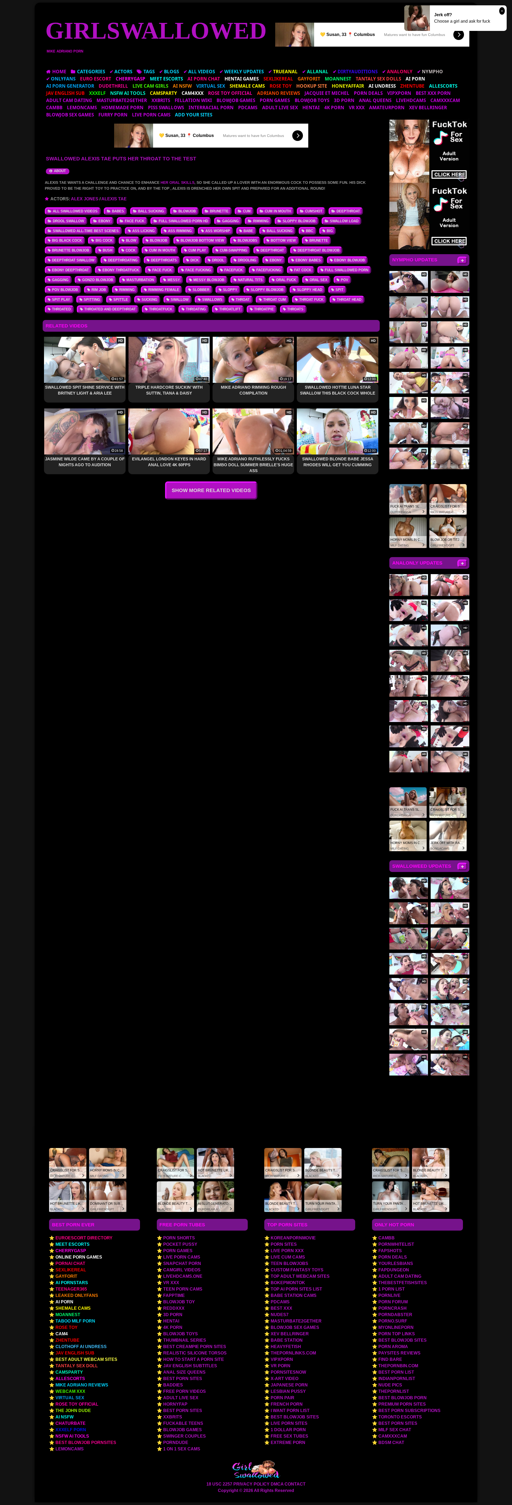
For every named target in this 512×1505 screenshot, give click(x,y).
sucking (149, 300)
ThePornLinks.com (293, 1353)
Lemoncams (82, 107)
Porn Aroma (393, 1346)
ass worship (217, 231)
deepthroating (123, 260)
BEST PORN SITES (397, 1423)
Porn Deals (368, 93)
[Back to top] (496, 1490)
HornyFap (175, 1404)
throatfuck (160, 309)
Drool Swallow (68, 221)
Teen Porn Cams (182, 1289)
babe (248, 231)
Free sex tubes (289, 1436)
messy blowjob (208, 280)
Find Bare (390, 1359)
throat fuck (311, 300)
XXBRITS (160, 100)
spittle (120, 300)
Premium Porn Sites (402, 1404)
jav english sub (74, 1353)
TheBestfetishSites (402, 1282)
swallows (212, 300)
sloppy (230, 290)
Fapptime (174, 1295)
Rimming (261, 221)
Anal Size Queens (184, 1372)
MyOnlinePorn (396, 1327)
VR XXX (357, 107)
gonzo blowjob (97, 280)
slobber (201, 290)
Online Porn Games (78, 1257)
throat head (349, 300)
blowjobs (247, 240)
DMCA (278, 1484)
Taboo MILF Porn (75, 1321)
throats (295, 309)
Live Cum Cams (288, 1257)
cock (130, 250)
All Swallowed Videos (75, 211)
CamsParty (69, 1372)
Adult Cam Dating (69, 100)
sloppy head (309, 290)
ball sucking (280, 231)
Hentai (311, 107)
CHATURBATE (70, 1423)
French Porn (287, 1404)
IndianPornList (396, 1378)
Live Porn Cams (151, 115)
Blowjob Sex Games (70, 115)
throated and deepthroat (110, 309)
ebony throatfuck (120, 270)
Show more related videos (211, 490)
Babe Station (287, 1340)
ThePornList (393, 1391)
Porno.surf (392, 1321)
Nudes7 (280, 1314)
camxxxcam (445, 100)
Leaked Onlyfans (76, 1295)
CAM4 (61, 1334)
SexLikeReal (70, 1270)
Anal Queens (375, 100)
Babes (118, 211)
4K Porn (334, 107)
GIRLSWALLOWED (156, 30)
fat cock (302, 270)
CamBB (54, 107)
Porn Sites (284, 1244)
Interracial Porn (211, 107)
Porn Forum (393, 1302)
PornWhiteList (396, 1244)
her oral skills (177, 182)
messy (173, 280)
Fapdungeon (393, 1270)
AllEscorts (70, 1378)
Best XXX (281, 1308)
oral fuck (286, 280)
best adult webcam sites (86, 1359)
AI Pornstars (71, 1282)
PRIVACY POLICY (251, 1484)
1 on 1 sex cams (181, 1449)
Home (59, 71)
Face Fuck (134, 221)
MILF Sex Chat (394, 1429)
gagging (60, 280)
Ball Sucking (151, 211)
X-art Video (284, 1378)
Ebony (104, 221)
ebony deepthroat (70, 270)
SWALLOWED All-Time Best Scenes (86, 231)
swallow (180, 300)
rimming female (163, 290)
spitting (92, 300)
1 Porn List (391, 1289)
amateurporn (387, 107)
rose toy (66, 1327)
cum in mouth (162, 250)
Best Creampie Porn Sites (194, 1346)
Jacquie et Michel (327, 93)
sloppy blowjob (267, 290)
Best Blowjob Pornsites (85, 1442)
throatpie (264, 309)
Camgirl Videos (182, 1270)
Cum (247, 211)
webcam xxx (70, 1391)
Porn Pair (282, 1398)
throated (61, 309)
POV (344, 280)
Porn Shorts (179, 1238)
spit (339, 290)
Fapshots (390, 1250)
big (330, 231)
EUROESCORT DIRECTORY (84, 1238)
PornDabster (395, 1314)
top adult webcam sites (300, 1276)
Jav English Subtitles (190, 1366)
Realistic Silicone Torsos (195, 1353)
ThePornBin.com (398, 1366)
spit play (61, 300)
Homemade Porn (122, 107)
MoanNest (67, 1314)
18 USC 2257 (219, 1484)
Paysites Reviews (399, 1353)
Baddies (173, 1385)
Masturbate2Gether (122, 100)
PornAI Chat (70, 1263)
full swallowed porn (346, 270)
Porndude (175, 1442)
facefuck (233, 270)
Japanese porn (289, 1385)
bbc (309, 231)
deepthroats (164, 260)
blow (131, 240)
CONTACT (295, 1484)
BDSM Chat (391, 1442)
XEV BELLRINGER (428, 107)
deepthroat (272, 250)
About (59, 171)
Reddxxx (174, 1308)
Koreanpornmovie (293, 1238)
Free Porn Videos (184, 1391)
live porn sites (289, 1423)
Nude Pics (390, 1385)
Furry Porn (112, 115)
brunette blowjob (70, 250)
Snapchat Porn (182, 1263)
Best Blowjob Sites (295, 1417)
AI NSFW (64, 1417)
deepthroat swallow (73, 260)
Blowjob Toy (179, 1302)
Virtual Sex (69, 1398)
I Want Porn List (290, 1410)
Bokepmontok (288, 1282)
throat (243, 300)
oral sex (318, 280)
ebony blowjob (349, 260)
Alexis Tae (114, 199)
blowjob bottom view (202, 240)
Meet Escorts (72, 1244)
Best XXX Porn (433, 93)
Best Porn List (396, 1372)
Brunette (219, 211)
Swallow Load (344, 221)
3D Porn (344, 100)
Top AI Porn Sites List (296, 1289)
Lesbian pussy (288, 1391)
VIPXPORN (399, 93)
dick (194, 260)
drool (218, 260)
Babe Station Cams (294, 1295)
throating (196, 309)
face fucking (198, 270)
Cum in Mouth (278, 211)
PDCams (247, 107)
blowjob (158, 240)
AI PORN (64, 1302)
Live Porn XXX (287, 1250)
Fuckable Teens (183, 1423)
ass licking (143, 231)
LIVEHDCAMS (411, 100)
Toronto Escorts (400, 1417)
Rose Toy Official (76, 1404)
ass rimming (180, 231)
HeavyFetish (286, 1346)
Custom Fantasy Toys (297, 1270)
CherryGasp (70, 1250)
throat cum (274, 300)
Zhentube (67, 1340)
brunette (318, 240)
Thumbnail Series (184, 1340)
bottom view (283, 240)
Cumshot (313, 211)
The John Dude (73, 1410)
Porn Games (275, 100)
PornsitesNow (288, 1372)
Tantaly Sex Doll (76, 1366)
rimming (127, 290)
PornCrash (392, 1308)
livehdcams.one (182, 1276)
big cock (104, 240)
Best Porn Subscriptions (409, 1410)
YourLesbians (395, 1263)
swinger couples (184, 1436)
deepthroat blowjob (318, 250)
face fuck (162, 270)
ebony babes (308, 260)
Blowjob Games (236, 100)
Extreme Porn (288, 1442)
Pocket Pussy (180, 1244)
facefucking (268, 270)
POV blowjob (65, 290)
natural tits (250, 280)
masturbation (140, 280)
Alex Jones (84, 199)
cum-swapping (233, 250)
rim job (98, 290)
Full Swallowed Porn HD (183, 221)
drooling (247, 260)
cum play (197, 250)
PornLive (389, 1295)
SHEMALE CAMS (73, 1308)
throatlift (230, 309)
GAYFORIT (66, 1276)
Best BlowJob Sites (402, 1340)
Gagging (230, 221)
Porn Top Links (396, 1334)
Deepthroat (348, 211)
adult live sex (280, 107)
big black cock (67, 240)
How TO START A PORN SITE (193, 1359)
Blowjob (187, 211)
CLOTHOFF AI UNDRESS (81, 1346)
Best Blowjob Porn (402, 1398)
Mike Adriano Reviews (81, 1385)
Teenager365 (71, 1289)
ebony (276, 260)
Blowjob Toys (312, 100)
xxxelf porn (70, 1429)
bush (107, 250)
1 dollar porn (288, 1429)
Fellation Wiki (193, 100)
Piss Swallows (166, 107)
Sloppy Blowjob (299, 221)
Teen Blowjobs (289, 1263)
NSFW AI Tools (72, 1436)
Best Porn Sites (182, 1378)
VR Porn (280, 1366)
